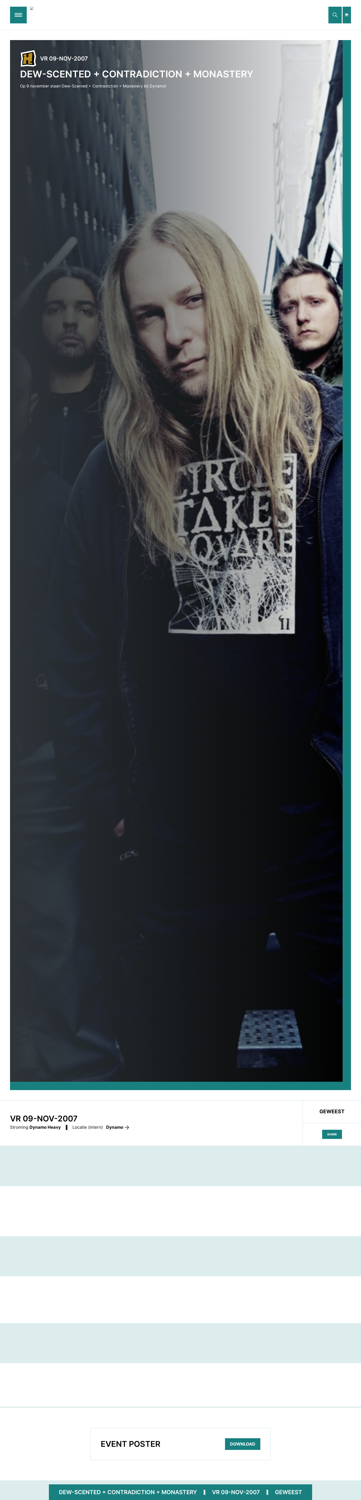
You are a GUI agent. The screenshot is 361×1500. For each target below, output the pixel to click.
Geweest (288, 1492)
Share (332, 1134)
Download (242, 1444)
